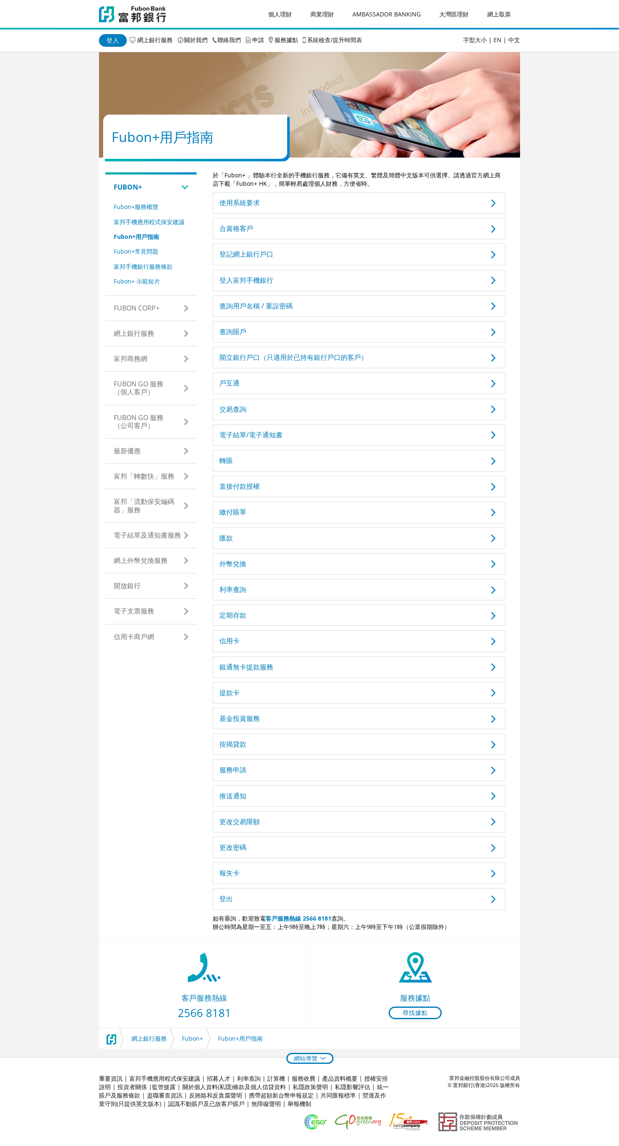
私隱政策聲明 (310, 1087)
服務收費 (303, 1078)
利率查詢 (249, 1078)
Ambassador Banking (386, 14)
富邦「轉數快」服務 (144, 476)
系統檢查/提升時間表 (334, 40)
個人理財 (280, 14)
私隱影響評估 (352, 1087)
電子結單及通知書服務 (147, 535)
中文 (514, 40)
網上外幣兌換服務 (141, 560)
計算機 (276, 1078)
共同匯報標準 (338, 1095)
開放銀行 (127, 585)
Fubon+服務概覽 (136, 207)
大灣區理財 (454, 14)
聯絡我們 (229, 40)
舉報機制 (299, 1104)
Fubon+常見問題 (136, 251)
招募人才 (218, 1078)
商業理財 (322, 14)
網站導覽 (306, 1058)
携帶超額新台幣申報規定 (281, 1095)
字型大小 (475, 40)
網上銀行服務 (155, 40)
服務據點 (286, 40)
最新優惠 (127, 450)
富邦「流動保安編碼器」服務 (144, 505)
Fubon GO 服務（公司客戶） (138, 421)
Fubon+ (128, 187)
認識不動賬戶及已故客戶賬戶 (206, 1104)
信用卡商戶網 (134, 636)
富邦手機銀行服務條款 (143, 266)
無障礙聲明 (266, 1104)
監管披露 (164, 1087)
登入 (113, 40)
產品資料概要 (340, 1078)
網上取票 (499, 14)
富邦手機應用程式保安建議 (149, 222)
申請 (258, 40)
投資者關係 (132, 1087)
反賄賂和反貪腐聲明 (215, 1095)
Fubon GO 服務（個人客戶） (138, 387)
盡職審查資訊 (164, 1095)
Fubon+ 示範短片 (137, 281)
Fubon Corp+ (137, 308)
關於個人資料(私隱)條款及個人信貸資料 (234, 1087)
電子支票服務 (134, 611)
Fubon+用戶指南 (136, 237)
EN (498, 40)
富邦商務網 (130, 358)
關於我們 (196, 40)
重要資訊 (111, 1078)
